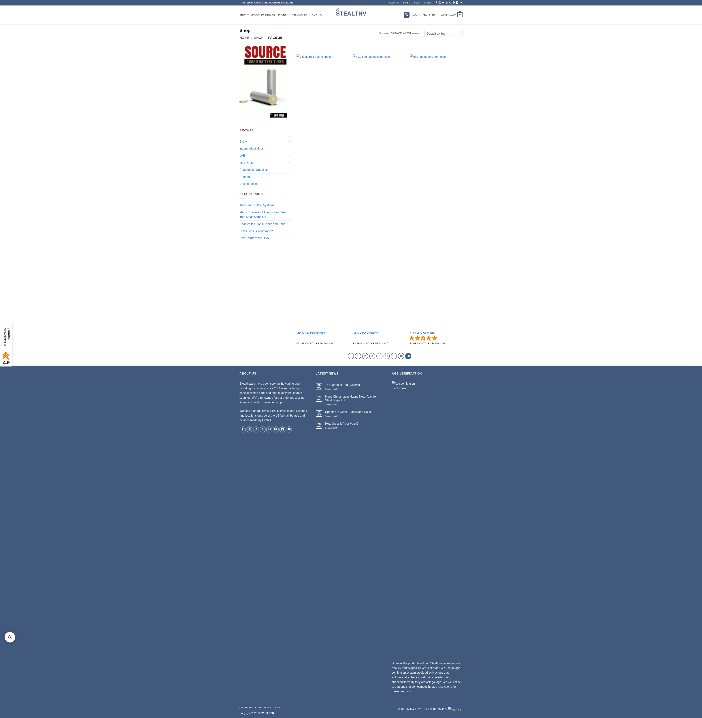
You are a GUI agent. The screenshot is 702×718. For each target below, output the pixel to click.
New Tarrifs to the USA (254, 238)
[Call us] (450, 2)
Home (244, 37)
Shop (242, 14)
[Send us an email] (447, 2)
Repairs (244, 176)
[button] (452, 15)
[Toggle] (289, 141)
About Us (394, 2)
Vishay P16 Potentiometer (312, 332)
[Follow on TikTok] (256, 429)
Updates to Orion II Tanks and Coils (262, 224)
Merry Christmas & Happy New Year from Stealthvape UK (262, 215)
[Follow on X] (263, 429)
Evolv (243, 141)
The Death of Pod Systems (256, 205)
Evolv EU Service (263, 14)
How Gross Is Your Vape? (256, 231)
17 (386, 356)
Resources (299, 14)
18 (393, 356)
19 (401, 356)
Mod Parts (246, 162)
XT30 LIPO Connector (366, 332)
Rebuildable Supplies (253, 169)
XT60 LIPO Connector (422, 332)
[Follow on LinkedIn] (457, 2)
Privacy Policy (273, 707)
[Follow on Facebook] (436, 2)
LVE (242, 155)
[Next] (285, 81)
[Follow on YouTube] (461, 2)
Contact (416, 2)
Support (428, 2)
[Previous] (245, 81)
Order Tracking (250, 707)
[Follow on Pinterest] (454, 2)
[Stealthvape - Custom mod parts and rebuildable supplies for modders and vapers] (351, 15)
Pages (282, 14)
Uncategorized (248, 183)
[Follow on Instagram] (440, 2)
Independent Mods (251, 148)
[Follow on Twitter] (443, 2)
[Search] (407, 15)
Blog (405, 2)
